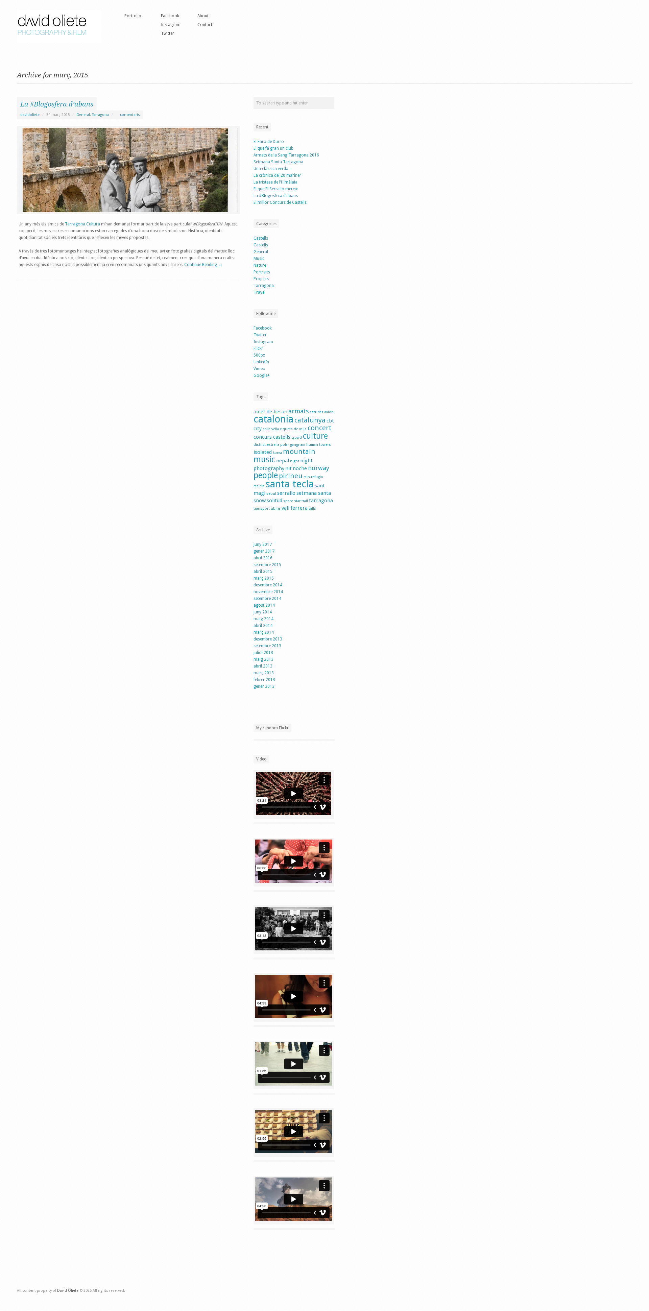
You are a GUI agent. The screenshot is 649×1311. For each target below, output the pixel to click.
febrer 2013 (264, 679)
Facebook (170, 16)
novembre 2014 (268, 591)
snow (260, 500)
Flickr (258, 348)
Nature (260, 265)
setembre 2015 (267, 564)
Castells (261, 238)
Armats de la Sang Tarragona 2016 (286, 155)
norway (318, 467)
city (258, 429)
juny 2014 (263, 612)
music (264, 459)
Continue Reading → (203, 264)
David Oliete (67, 1290)
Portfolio (132, 16)
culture (315, 436)
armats (298, 411)
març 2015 (264, 578)
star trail (301, 501)
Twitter (167, 33)
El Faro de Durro (269, 141)
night (294, 461)
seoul (271, 493)
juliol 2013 (263, 652)
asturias (316, 412)
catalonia (273, 419)
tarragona (321, 500)
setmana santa (313, 493)
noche (300, 468)
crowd (296, 437)
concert (320, 428)
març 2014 (264, 632)
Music (259, 258)
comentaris (129, 115)
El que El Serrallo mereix (276, 189)
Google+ (262, 375)
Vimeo (259, 368)
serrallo (286, 493)
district (260, 444)
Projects (261, 278)
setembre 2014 (267, 598)
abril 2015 (263, 571)
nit (288, 468)
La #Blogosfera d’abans (56, 104)
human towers (318, 444)
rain (307, 477)
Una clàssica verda (271, 168)
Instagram (171, 24)
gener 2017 (264, 551)
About (203, 16)
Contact (204, 24)
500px (259, 355)
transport (262, 508)
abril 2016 (263, 558)
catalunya (310, 420)
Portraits (262, 272)
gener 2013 (264, 686)
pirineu (291, 476)
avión (329, 412)
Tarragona (100, 115)
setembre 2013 (267, 646)
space (288, 501)
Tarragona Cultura (82, 224)
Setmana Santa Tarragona (278, 162)
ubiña (276, 508)
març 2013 (264, 673)
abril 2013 (263, 666)
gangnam (297, 444)
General (83, 115)
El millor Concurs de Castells (280, 202)
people (266, 475)
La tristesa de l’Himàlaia (275, 182)
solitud (274, 500)
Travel (259, 292)
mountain (299, 451)
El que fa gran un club (273, 148)
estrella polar (278, 444)
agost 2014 (264, 605)
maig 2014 (263, 618)
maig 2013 (263, 659)
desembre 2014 (268, 585)
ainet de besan (270, 412)
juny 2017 (263, 544)
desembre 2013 (268, 639)
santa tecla (290, 484)
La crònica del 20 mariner (277, 175)
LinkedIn (261, 362)
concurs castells (272, 437)
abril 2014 (263, 625)
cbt (330, 421)
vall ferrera (295, 508)
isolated (263, 452)
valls (312, 508)
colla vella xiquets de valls (285, 429)
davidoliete (30, 115)
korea (277, 453)
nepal (282, 461)
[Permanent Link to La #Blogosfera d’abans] (128, 170)
